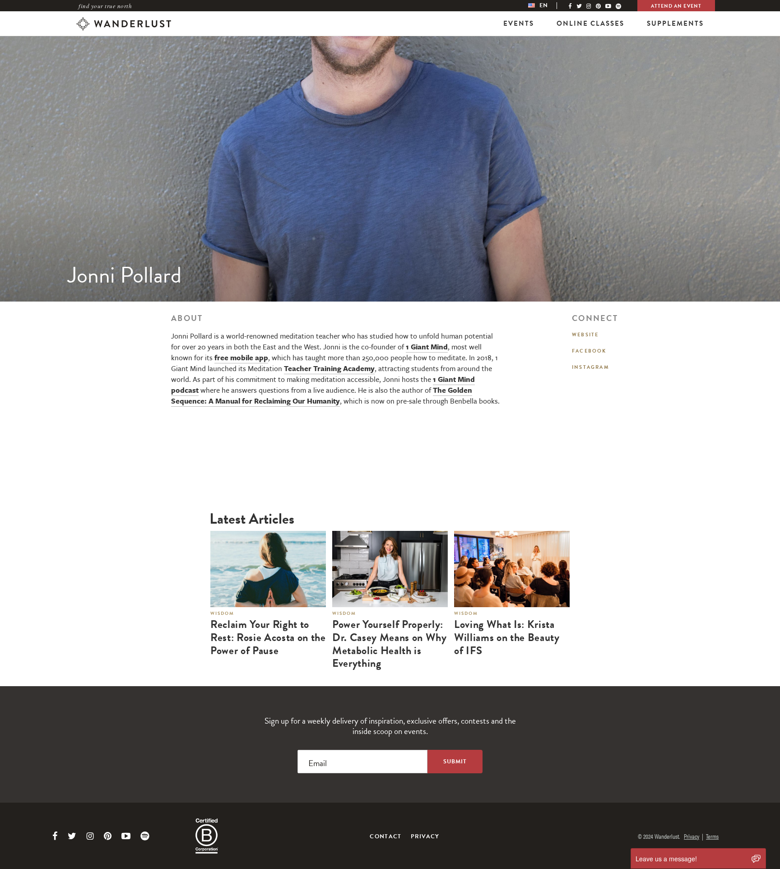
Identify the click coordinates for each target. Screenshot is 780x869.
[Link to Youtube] (125, 836)
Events (518, 23)
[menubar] (547, 5)
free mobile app (241, 357)
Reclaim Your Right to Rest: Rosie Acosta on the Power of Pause (268, 637)
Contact (385, 836)
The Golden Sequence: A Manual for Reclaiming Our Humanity (321, 395)
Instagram (590, 367)
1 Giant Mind (427, 346)
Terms (712, 836)
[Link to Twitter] (72, 836)
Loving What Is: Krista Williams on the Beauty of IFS (507, 637)
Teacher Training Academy (329, 368)
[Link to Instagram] (90, 836)
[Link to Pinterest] (107, 836)
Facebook (589, 351)
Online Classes (590, 23)
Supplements (675, 23)
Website (585, 335)
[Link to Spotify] (144, 836)
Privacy (425, 836)
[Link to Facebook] (55, 836)
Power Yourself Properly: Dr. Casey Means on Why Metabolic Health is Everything (389, 644)
